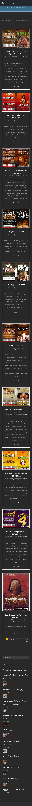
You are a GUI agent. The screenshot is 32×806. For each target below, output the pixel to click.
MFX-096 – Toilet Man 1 (16, 346)
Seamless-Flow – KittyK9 (13, 690)
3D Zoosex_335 (9, 730)
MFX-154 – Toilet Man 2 (16, 285)
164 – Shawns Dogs (11, 778)
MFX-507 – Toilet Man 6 (16, 232)
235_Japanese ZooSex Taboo (14, 790)
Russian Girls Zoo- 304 (12, 767)
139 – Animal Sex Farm (12, 756)
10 (27, 639)
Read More (15, 86)
